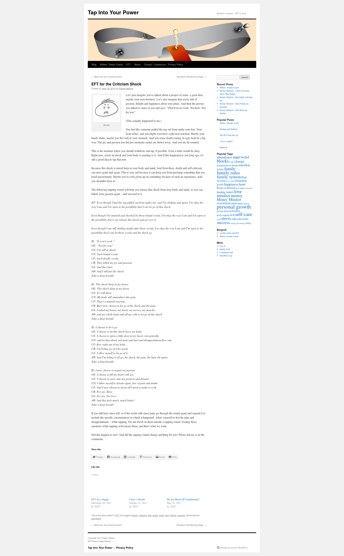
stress (173, 515)
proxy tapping (223, 215)
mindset (223, 195)
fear (149, 515)
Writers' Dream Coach (229, 236)
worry (248, 223)
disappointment (224, 165)
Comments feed (226, 252)
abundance (224, 157)
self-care (243, 214)
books (231, 162)
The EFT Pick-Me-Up (229, 135)
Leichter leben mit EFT (229, 233)
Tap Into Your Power (113, 12)
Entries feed (225, 249)
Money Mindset (229, 199)
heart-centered (226, 188)
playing (220, 211)
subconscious (240, 219)
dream (234, 165)
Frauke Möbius (126, 88)
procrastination (232, 211)
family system (229, 177)
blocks (135, 515)
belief (245, 157)
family (229, 168)
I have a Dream (137, 499)
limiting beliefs (225, 192)
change (239, 161)
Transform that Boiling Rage (191, 76)
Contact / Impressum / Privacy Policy (163, 64)
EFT (128, 64)
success (181, 515)
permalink (96, 518)
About (137, 64)
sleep (219, 219)
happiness (231, 184)
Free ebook (230, 181)
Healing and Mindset (228, 129)
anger (237, 156)
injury (242, 188)
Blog (94, 64)
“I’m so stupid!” (226, 141)
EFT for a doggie (100, 499)
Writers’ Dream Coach (111, 64)
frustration (241, 181)
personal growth (234, 206)
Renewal (223, 147)
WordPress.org (226, 255)
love (238, 191)
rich (232, 215)
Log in (222, 245)
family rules (228, 172)
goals (155, 515)
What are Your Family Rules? (106, 76)
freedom (221, 180)
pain (167, 515)
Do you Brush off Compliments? (183, 499)
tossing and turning (237, 223)
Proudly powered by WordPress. (234, 547)
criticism (143, 515)
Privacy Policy (124, 547)
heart (161, 515)
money (236, 195)
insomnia (248, 188)
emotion (244, 165)
